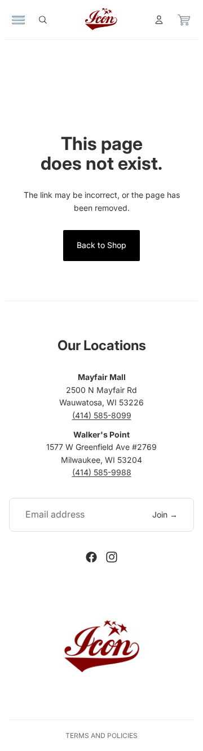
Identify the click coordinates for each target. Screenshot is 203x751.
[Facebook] (91, 557)
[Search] (42, 19)
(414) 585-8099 (101, 415)
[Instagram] (111, 557)
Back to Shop (101, 245)
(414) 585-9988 (101, 472)
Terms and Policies (101, 735)
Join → (165, 514)
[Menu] (19, 20)
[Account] (159, 19)
